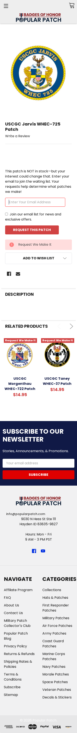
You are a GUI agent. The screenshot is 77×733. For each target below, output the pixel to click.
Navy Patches (53, 666)
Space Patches (55, 682)
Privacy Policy (15, 646)
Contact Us (13, 612)
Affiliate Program (18, 589)
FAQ (7, 597)
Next (70, 326)
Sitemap (11, 694)
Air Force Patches (57, 625)
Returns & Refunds (19, 653)
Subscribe (12, 687)
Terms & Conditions (13, 677)
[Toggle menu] (6, 6)
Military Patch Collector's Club (17, 623)
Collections (51, 589)
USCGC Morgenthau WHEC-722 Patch (19, 383)
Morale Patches (55, 674)
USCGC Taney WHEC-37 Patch (57, 381)
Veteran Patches (56, 689)
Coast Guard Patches (53, 644)
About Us (11, 605)
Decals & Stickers (57, 697)
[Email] (18, 274)
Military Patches (55, 618)
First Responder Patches (55, 608)
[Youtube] (43, 551)
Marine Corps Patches (53, 656)
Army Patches (54, 633)
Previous (60, 326)
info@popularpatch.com (25, 514)
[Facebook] (9, 274)
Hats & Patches (55, 597)
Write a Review (17, 136)
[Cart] (71, 5)
